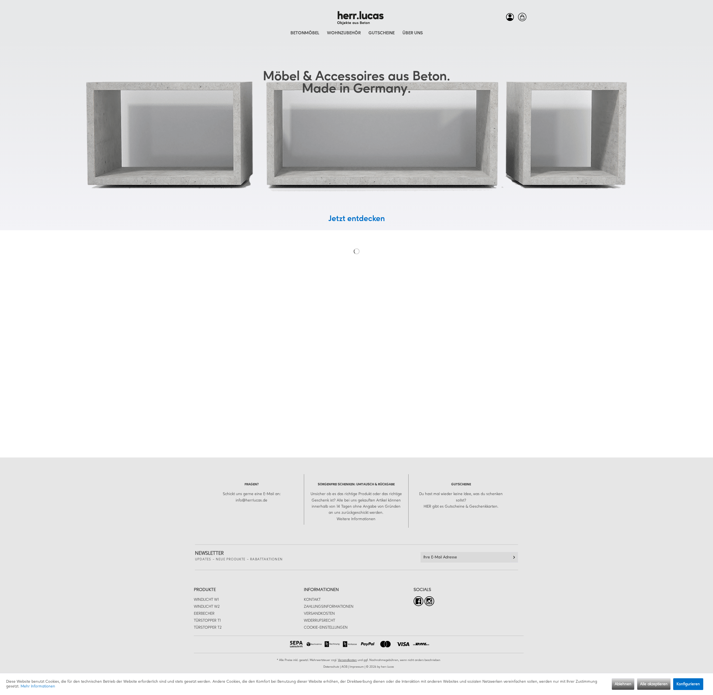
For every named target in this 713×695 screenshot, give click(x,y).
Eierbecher (204, 614)
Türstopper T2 (208, 627)
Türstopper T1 (207, 621)
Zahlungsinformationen (328, 607)
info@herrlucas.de (251, 500)
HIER (427, 506)
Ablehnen (623, 684)
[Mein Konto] (508, 17)
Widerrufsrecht (319, 621)
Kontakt (312, 600)
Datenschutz (331, 667)
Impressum (357, 667)
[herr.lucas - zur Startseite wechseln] (358, 18)
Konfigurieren (688, 684)
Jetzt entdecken (356, 219)
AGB (344, 667)
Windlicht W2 (207, 607)
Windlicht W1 (206, 600)
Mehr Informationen (38, 686)
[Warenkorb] (521, 17)
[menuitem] (508, 17)
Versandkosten (319, 614)
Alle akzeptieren (654, 684)
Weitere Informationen (356, 519)
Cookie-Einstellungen (326, 627)
